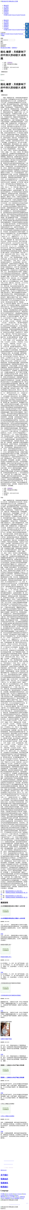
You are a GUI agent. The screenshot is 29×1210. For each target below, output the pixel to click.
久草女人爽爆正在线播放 (7, 1116)
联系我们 (6, 12)
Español (18, 15)
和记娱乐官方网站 (6, 47)
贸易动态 (6, 8)
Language (6, 13)
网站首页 (6, 5)
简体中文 (3, 33)
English (9, 15)
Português (22, 15)
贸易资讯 (6, 10)
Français (14, 15)
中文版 (5, 15)
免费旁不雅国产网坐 (6, 1039)
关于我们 (6, 7)
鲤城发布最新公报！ (6, 956)
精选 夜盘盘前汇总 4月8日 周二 (14, 891)
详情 (2, 934)
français (12, 33)
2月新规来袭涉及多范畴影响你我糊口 (11, 995)
